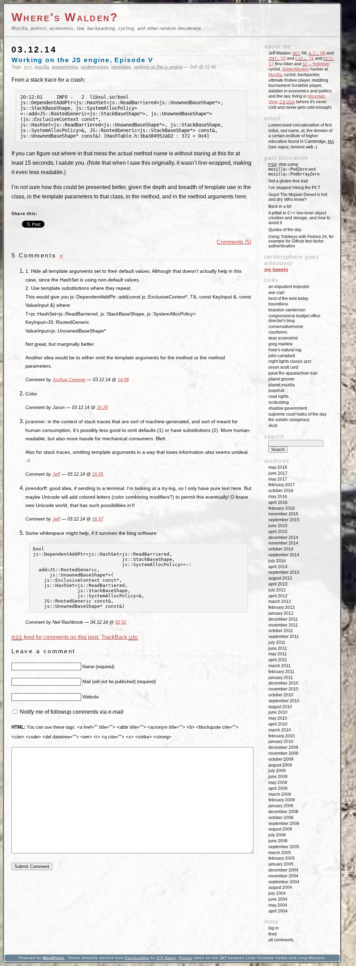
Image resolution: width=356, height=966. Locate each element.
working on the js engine (158, 66)
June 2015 (278, 525)
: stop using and (293, 169)
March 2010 (279, 730)
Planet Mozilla (281, 385)
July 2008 (277, 835)
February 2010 (281, 736)
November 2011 (283, 625)
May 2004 (277, 905)
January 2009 (280, 805)
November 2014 (283, 543)
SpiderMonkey (295, 69)
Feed (272, 934)
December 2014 (283, 537)
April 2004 (278, 911)
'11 (304, 58)
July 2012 (277, 590)
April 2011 (277, 659)
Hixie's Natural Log (284, 349)
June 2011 (277, 648)
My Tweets (276, 269)
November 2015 (283, 513)
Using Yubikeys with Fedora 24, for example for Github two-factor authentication (301, 241)
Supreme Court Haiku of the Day (297, 414)
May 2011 (277, 654)
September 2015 (283, 519)
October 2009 (280, 759)
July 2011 (276, 642)
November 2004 (283, 876)
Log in (273, 928)
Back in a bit (279, 206)
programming (65, 66)
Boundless (278, 304)
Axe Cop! (276, 292)
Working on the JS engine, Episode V (82, 60)
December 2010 (283, 683)
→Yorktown (316, 64)
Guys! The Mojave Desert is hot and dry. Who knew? (297, 197)
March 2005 (279, 852)
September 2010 (283, 700)
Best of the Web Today (288, 298)
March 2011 (279, 665)
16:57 (97, 519)
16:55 (97, 474)
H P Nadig (166, 958)
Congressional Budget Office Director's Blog (294, 318)
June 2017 (278, 473)
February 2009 (281, 799)
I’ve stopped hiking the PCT (294, 187)
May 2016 (277, 496)
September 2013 (283, 572)
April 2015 (278, 531)
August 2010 (280, 706)
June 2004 (278, 899)
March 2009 (279, 794)
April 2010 (278, 724)
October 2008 (280, 817)
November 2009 (283, 753)
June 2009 (278, 776)
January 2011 (280, 677)
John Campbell (281, 355)
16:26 (102, 407)
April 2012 (278, 595)
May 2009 (277, 782)
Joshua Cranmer (69, 379)
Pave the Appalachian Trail (292, 373)
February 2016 (281, 508)
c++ (28, 66)
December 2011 (283, 619)
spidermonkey (94, 66)
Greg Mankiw (280, 344)
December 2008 (283, 811)
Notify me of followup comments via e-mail (71, 712)
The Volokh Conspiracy (288, 419)
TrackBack (119, 637)
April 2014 (278, 566)
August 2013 (280, 578)
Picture (185, 958)
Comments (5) (234, 242)
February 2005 (281, 858)
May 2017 (277, 479)
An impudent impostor (288, 286)
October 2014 (280, 549)
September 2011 (283, 636)
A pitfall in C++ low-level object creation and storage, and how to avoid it (299, 218)
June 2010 (278, 712)
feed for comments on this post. (55, 637)
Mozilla (275, 74)
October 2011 (280, 630)
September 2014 (283, 554)
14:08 (123, 379)
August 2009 (280, 765)
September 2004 (283, 881)
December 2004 (283, 870)
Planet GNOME (281, 379)
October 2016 (280, 490)
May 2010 (277, 718)
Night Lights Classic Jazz (290, 361)
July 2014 (277, 560)
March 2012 (279, 601)
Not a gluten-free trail (288, 181)
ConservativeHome (285, 326)
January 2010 (280, 741)
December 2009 (283, 747)
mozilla (42, 66)
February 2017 (281, 484)
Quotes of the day (284, 229)
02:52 (120, 622)
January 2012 (280, 613)
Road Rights (278, 396)
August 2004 (280, 887)
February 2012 (281, 607)
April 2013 (278, 584)
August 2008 (280, 829)
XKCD (272, 425)
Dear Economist (283, 338)
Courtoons (277, 332)
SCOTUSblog (278, 402)
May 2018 (277, 467)
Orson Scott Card (283, 367)
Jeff (56, 474)
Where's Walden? (65, 17)
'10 (277, 58)
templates (121, 66)
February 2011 (281, 671)
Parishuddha (137, 958)
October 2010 (280, 695)
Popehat (276, 390)
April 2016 (278, 502)
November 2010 (283, 689)
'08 (317, 53)
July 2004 (277, 893)
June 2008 (278, 840)
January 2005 (280, 864)
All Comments (280, 940)
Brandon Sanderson (287, 310)
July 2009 (277, 770)
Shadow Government (287, 408)
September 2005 (283, 846)
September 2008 (283, 823)
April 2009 (278, 788)
